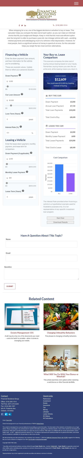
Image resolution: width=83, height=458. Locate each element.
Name (8, 239)
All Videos (46, 416)
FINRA (52, 446)
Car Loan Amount (14, 94)
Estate (45, 403)
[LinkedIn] (25, 25)
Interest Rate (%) (13, 127)
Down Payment (13, 75)
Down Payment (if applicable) (18, 153)
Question (8, 267)
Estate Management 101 (22, 333)
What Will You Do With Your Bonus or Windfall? (61, 375)
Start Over (60, 218)
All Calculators (48, 418)
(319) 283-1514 (61, 25)
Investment (47, 401)
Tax (44, 407)
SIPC (56, 446)
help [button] (19, 75)
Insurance (46, 405)
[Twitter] (22, 25)
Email (8, 253)
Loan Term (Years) (14, 113)
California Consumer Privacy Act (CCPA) (57, 437)
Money (45, 409)
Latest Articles (48, 414)
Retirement (47, 399)
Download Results (60, 222)
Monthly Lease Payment (16, 172)
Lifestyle (46, 412)
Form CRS (9, 420)
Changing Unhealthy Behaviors (61, 333)
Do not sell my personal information (37, 439)
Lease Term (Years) (14, 191)
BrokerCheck (40, 423)
